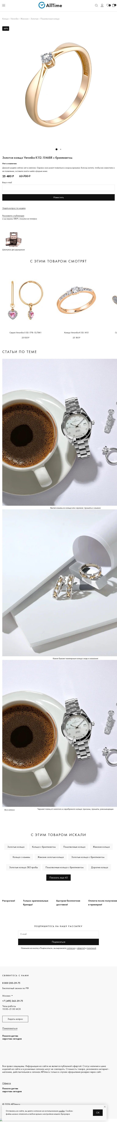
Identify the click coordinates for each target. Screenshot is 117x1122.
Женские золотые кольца (51, 857)
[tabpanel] (58, 85)
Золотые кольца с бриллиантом (87, 857)
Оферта (6, 1083)
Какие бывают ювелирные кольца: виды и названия (75, 658)
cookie (62, 1110)
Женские (24, 18)
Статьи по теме (19, 351)
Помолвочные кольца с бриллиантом (64, 867)
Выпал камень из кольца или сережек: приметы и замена (75, 507)
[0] (107, 5)
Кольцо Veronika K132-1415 (76, 332)
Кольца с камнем (21, 857)
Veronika (14, 18)
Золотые (34, 18)
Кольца (5, 18)
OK (98, 1112)
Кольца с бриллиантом (44, 846)
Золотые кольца (15, 846)
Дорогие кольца (99, 867)
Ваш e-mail (7, 182)
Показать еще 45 (58, 877)
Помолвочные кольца (50, 18)
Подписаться (58, 941)
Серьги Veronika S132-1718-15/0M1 (25, 332)
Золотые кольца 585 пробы (23, 867)
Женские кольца (101, 846)
